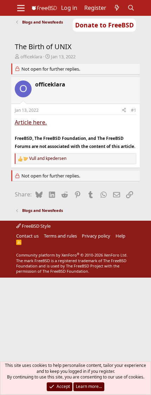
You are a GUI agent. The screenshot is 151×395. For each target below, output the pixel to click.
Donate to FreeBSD (104, 25)
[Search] (131, 7)
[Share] (124, 110)
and (47, 158)
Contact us (27, 236)
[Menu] (21, 8)
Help (120, 236)
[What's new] (117, 7)
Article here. (31, 122)
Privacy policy (96, 236)
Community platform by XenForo (71, 255)
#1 (133, 110)
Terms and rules (60, 236)
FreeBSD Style (36, 226)
